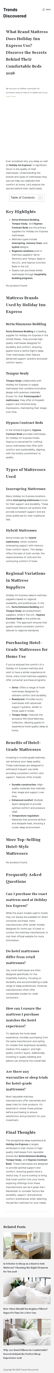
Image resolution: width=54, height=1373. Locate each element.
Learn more (11, 96)
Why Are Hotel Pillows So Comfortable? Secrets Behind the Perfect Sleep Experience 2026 (25, 1353)
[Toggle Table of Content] (39, 198)
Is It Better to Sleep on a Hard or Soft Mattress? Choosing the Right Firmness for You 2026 (25, 1267)
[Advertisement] (27, 129)
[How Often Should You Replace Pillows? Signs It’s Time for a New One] (27, 1290)
